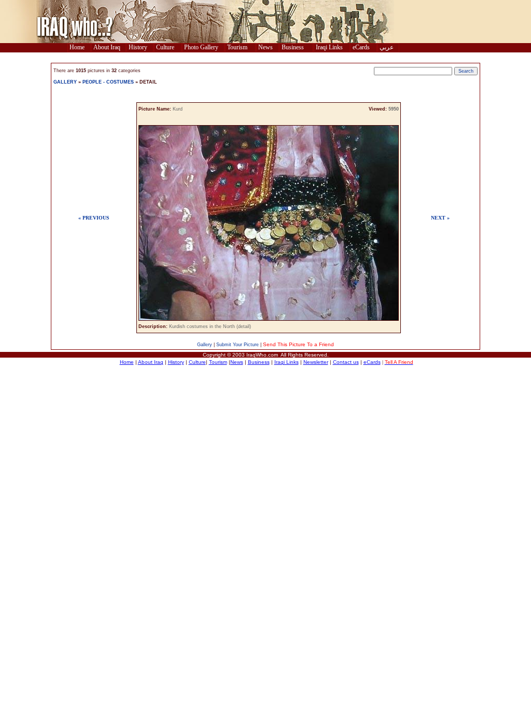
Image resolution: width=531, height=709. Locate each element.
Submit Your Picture (237, 344)
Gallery (204, 344)
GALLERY (65, 82)
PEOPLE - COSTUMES (108, 82)
